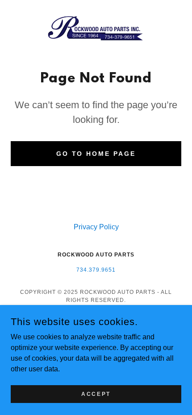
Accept (95, 394)
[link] (96, 28)
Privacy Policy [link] (96, 227)
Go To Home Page (96, 153)
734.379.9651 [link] (96, 270)
